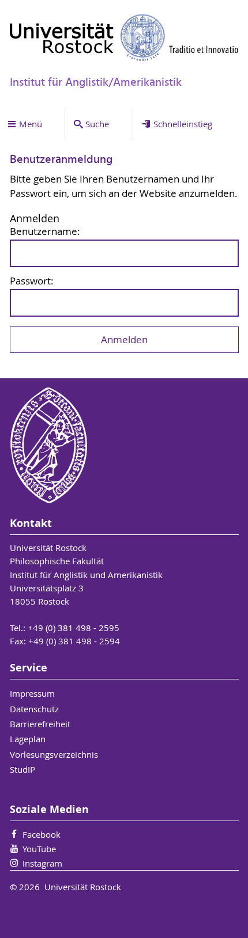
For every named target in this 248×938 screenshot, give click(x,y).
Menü (30, 124)
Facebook (41, 834)
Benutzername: (45, 232)
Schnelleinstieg (182, 124)
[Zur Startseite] (124, 37)
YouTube (39, 849)
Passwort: (32, 281)
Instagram (42, 863)
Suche (97, 124)
